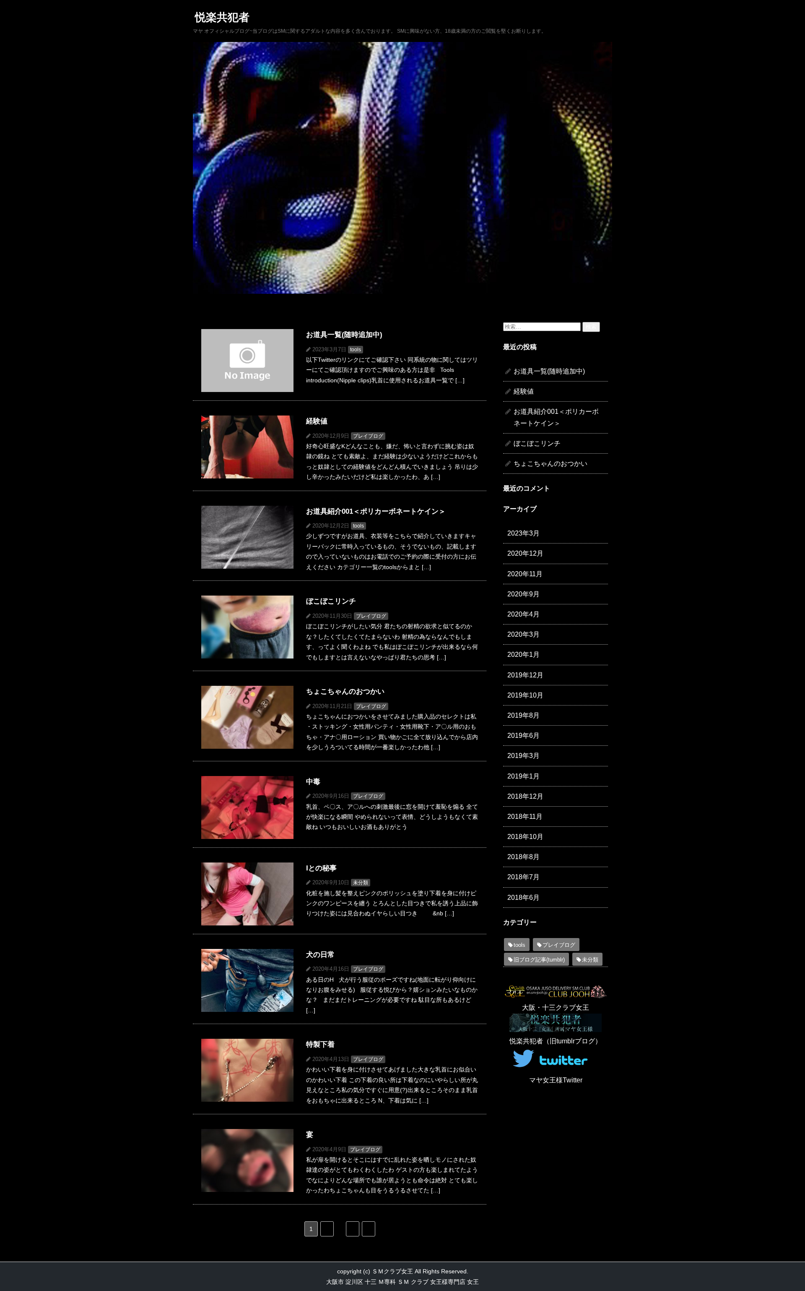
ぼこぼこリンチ (537, 443)
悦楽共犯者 (222, 17)
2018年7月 (523, 877)
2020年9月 (523, 594)
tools (519, 945)
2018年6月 (523, 897)
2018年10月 (525, 836)
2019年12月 (525, 675)
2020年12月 (525, 553)
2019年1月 (523, 776)
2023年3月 (523, 533)
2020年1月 (523, 654)
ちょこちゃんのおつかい (550, 463)
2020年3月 (523, 634)
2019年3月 (523, 755)
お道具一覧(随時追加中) (549, 371)
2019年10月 (525, 695)
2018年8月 (523, 856)
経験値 (524, 391)
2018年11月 (525, 816)
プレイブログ (559, 945)
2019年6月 (523, 735)
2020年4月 (523, 614)
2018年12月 (525, 796)
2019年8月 (523, 715)
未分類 (590, 959)
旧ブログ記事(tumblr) (539, 959)
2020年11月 (525, 574)
